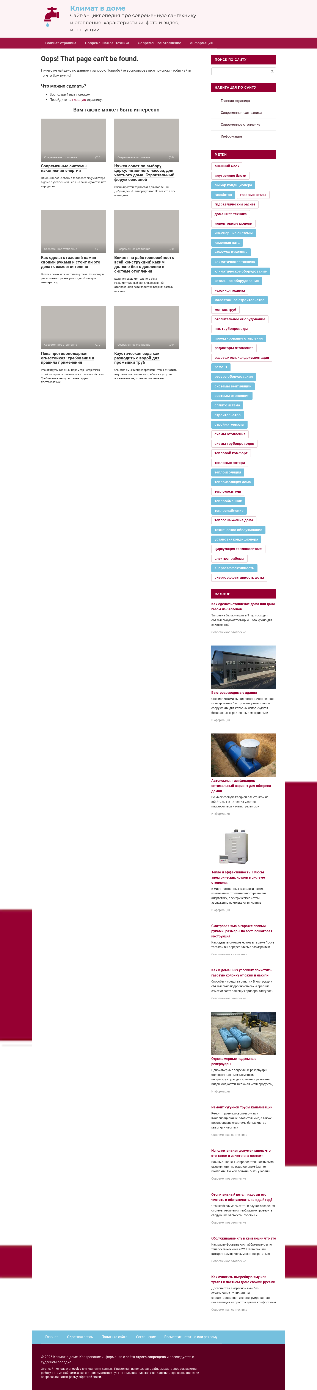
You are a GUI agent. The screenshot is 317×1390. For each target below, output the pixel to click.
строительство (228, 415)
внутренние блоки (230, 175)
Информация (201, 43)
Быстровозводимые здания (234, 693)
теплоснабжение (229, 510)
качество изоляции (231, 252)
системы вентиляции (233, 386)
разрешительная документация (242, 357)
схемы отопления (230, 434)
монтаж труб (225, 310)
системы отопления (232, 396)
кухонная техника (230, 290)
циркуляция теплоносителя (238, 549)
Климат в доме (98, 8)
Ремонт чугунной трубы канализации (241, 1107)
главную (79, 100)
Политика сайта (114, 1337)
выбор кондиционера (233, 185)
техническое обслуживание (238, 530)
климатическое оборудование (241, 271)
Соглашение (146, 1337)
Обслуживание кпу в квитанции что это (243, 1238)
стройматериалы (229, 424)
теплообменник (228, 501)
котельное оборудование (237, 281)
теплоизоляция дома (233, 482)
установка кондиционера (236, 539)
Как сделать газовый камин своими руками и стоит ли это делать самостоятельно (70, 262)
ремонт (221, 367)
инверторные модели (233, 223)
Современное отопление (159, 43)
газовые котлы (253, 195)
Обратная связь (80, 1337)
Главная (51, 1337)
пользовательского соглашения (146, 1373)
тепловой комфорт (231, 453)
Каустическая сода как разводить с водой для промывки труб (137, 358)
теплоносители (228, 491)
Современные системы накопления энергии (64, 168)
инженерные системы (234, 233)
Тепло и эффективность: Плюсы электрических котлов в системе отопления (238, 877)
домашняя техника (231, 214)
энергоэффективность (234, 568)
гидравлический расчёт (235, 204)
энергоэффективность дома (239, 577)
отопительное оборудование (240, 319)
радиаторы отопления (234, 348)
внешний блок (227, 166)
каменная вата (227, 242)
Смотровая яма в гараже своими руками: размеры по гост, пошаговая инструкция (241, 931)
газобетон (223, 195)
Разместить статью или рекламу (191, 1337)
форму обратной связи (85, 1377)
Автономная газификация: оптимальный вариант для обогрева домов (241, 786)
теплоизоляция (228, 472)
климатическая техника (235, 262)
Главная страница (60, 43)
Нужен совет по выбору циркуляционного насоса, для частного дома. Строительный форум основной (144, 172)
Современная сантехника (107, 43)
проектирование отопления (239, 338)
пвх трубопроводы (231, 329)
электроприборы (229, 558)
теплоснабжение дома (234, 520)
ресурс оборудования (234, 376)
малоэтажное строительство (240, 300)
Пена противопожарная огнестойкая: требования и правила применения (67, 358)
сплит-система (227, 405)
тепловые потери (230, 463)
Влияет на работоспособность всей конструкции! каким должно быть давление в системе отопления (144, 264)
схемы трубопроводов (234, 443)
